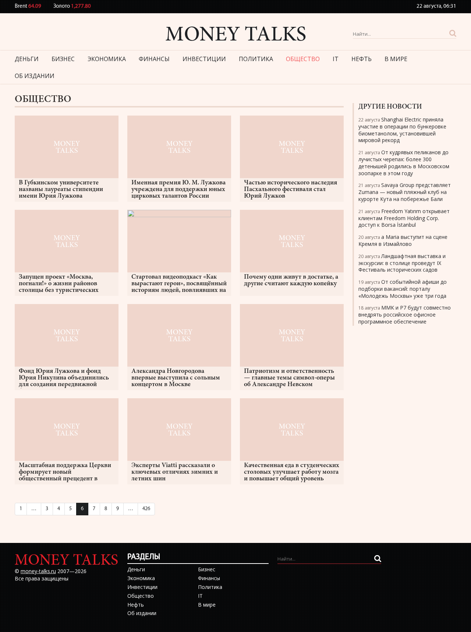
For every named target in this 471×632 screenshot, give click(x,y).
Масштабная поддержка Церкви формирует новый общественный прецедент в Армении (65, 472)
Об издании (34, 76)
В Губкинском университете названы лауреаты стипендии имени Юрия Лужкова (61, 190)
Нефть (361, 59)
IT (336, 59)
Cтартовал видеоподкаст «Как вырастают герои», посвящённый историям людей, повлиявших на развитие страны (179, 284)
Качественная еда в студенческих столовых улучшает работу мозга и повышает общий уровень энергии (291, 472)
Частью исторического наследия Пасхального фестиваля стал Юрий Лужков (290, 190)
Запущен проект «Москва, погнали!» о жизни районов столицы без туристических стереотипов (59, 284)
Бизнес (63, 59)
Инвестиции (204, 59)
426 (146, 509)
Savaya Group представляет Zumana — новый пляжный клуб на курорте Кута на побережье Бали (404, 191)
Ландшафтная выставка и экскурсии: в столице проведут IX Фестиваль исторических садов (402, 263)
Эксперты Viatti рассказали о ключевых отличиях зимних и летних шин (174, 472)
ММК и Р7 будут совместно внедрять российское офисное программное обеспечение (404, 314)
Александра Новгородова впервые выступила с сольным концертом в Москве (175, 378)
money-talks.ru (38, 571)
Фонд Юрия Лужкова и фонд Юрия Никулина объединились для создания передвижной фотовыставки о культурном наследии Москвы (64, 378)
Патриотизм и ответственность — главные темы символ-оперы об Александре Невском (289, 378)
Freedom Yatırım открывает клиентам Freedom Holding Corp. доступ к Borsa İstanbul (404, 218)
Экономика (107, 59)
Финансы (154, 59)
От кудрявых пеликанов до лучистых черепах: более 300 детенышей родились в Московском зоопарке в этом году (403, 162)
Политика (256, 59)
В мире (396, 59)
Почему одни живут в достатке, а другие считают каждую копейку (291, 280)
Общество (303, 59)
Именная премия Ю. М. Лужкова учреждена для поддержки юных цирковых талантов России (178, 190)
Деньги (27, 59)
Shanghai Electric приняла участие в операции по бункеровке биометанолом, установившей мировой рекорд (402, 130)
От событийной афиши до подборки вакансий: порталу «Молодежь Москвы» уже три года (402, 288)
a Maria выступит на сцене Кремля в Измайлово (402, 240)
